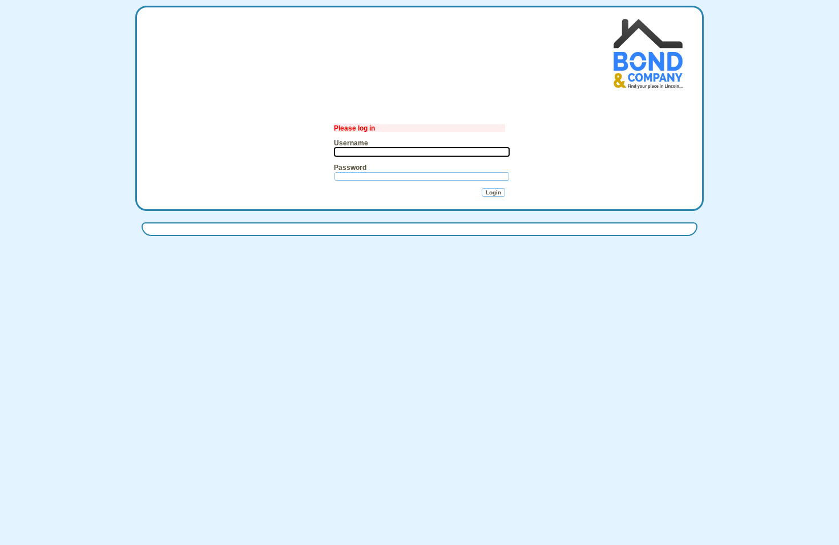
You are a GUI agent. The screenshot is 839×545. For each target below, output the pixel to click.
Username (351, 143)
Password (350, 168)
